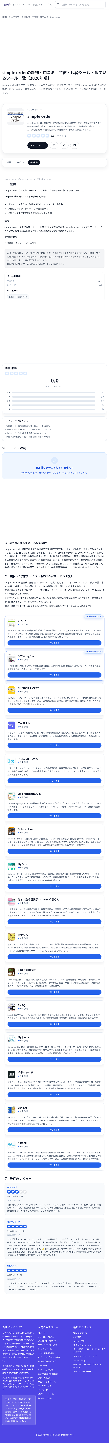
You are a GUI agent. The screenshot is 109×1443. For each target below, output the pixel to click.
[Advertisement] (54, 44)
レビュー (20, 162)
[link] (54, 632)
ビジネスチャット (46, 1369)
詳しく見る (54, 642)
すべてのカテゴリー (82, 1371)
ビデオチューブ (13, 1221)
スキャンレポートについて (85, 1356)
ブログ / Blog (79, 1360)
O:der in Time (26, 829)
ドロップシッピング (47, 1361)
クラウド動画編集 (46, 1353)
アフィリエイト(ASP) (47, 1345)
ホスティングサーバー (48, 1381)
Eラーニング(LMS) (46, 1336)
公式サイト (36, 145)
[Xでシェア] (54, 145)
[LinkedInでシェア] (74, 145)
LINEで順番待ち (27, 970)
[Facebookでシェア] (64, 145)
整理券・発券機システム (18, 296)
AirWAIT (23, 1143)
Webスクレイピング (47, 1341)
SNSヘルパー (12, 1265)
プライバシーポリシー (83, 1345)
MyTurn (22, 864)
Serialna (23, 1107)
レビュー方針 (79, 1341)
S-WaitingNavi (26, 656)
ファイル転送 (44, 1377)
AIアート (42, 1332)
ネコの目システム (28, 758)
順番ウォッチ (25, 1072)
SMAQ (21, 1005)
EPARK (22, 620)
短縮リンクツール (46, 1394)
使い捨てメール (45, 1398)
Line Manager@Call (29, 793)
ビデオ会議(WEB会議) (48, 1373)
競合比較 (34, 162)
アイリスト (24, 723)
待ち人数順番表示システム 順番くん (38, 899)
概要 (9, 162)
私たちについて (80, 1332)
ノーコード (43, 1365)
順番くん (23, 934)
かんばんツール (45, 1349)
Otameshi (12, 1187)
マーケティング (45, 1386)
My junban (24, 1037)
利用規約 (77, 1336)
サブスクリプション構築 (49, 1357)
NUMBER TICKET (28, 688)
